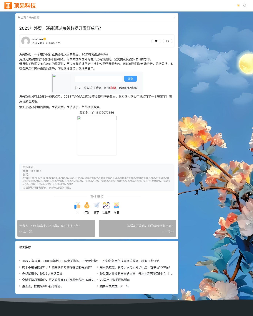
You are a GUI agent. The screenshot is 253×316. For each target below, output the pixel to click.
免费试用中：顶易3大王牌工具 (42, 273)
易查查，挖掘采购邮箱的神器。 (43, 286)
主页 (23, 17)
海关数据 (34, 17)
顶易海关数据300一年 (114, 286)
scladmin (37, 39)
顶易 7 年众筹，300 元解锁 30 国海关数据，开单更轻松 (59, 261)
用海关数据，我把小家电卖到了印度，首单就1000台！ (136, 267)
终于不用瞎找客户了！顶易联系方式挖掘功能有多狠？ (57, 267)
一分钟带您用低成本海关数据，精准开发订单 (129, 261)
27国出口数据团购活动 (115, 280)
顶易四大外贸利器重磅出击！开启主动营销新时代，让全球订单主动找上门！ (137, 274)
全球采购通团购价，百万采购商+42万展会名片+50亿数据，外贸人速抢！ (59, 280)
